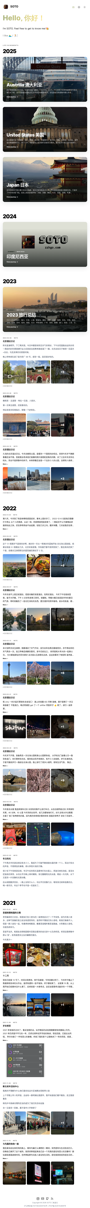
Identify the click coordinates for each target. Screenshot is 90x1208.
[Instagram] (38, 1198)
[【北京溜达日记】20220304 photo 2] (38, 834)
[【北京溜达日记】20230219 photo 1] (14, 478)
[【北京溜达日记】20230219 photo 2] (38, 478)
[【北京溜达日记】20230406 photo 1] (14, 371)
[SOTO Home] (6, 7)
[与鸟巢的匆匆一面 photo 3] (62, 1173)
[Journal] (73, 7)
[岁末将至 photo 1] (25, 1060)
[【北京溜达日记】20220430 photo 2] (38, 565)
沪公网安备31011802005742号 (35, 1206)
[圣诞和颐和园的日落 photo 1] (14, 954)
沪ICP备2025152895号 (57, 1206)
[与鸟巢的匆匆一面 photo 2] (38, 1173)
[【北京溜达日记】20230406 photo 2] (38, 371)
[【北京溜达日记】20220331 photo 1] (14, 673)
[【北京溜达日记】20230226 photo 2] (38, 424)
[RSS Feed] (52, 1198)
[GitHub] (47, 1198)
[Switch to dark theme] (84, 7)
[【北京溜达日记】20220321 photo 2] (38, 726)
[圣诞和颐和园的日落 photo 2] (38, 954)
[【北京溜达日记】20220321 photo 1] (14, 726)
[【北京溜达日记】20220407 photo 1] (14, 619)
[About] (79, 7)
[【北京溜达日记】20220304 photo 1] (14, 834)
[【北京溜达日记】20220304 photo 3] (62, 834)
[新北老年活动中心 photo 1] (14, 1123)
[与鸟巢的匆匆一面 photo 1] (14, 1173)
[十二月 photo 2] (38, 1004)
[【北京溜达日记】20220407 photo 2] (38, 619)
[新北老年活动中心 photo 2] (38, 1123)
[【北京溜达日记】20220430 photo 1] (14, 565)
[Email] (42, 1198)
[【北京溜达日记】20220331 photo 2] (38, 673)
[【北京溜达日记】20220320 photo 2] (38, 780)
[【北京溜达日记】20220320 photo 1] (14, 780)
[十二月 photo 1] (14, 1004)
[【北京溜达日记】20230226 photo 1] (14, 424)
